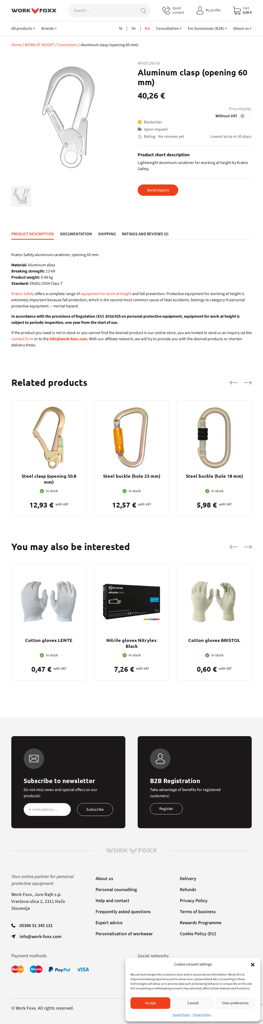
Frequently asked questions (123, 912)
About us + (242, 28)
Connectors (68, 45)
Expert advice (109, 923)
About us (104, 878)
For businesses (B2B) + (207, 28)
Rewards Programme (200, 923)
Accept (150, 1003)
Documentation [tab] (76, 234)
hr (134, 28)
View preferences (235, 1003)
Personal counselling (116, 889)
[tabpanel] (131, 300)
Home (16, 45)
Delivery (188, 878)
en (147, 28)
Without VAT (226, 116)
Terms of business (198, 912)
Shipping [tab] (107, 234)
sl (120, 28)
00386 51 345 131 (36, 925)
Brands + (49, 28)
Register (166, 809)
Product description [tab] (32, 234)
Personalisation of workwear (124, 934)
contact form (22, 339)
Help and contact (112, 901)
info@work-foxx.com (68, 339)
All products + (23, 28)
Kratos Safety (22, 294)
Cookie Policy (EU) (198, 934)
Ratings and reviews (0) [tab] (145, 234)
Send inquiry (158, 190)
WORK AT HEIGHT (39, 45)
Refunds (188, 889)
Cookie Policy (181, 1015)
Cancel (193, 1003)
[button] (252, 964)
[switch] (245, 116)
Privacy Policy (202, 1015)
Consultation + (169, 28)
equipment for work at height (106, 294)
